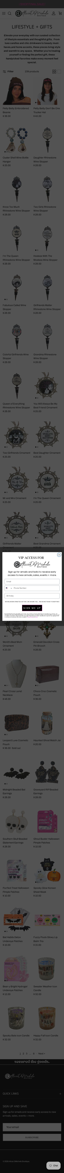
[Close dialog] (59, 555)
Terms (36, 617)
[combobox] (8, 588)
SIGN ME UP (32, 608)
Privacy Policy (30, 617)
